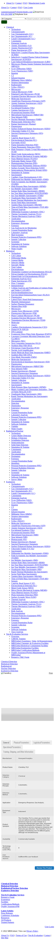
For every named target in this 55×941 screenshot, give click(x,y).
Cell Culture (16, 256)
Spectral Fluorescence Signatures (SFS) (27, 133)
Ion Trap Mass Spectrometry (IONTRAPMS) (29, 193)
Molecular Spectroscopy (21, 99)
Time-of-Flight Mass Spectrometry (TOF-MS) (29, 207)
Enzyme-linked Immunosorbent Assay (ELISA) (30, 295)
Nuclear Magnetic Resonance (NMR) (26, 119)
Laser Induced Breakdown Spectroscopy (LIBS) (30, 62)
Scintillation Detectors (20, 440)
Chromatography (18, 32)
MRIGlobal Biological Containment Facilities (29, 646)
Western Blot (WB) (19, 306)
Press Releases (7, 913)
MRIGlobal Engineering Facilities (25, 648)
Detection (15, 403)
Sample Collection (18, 239)
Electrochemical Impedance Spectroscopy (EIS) (30, 362)
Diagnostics (16, 406)
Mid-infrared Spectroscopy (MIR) (24, 535)
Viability (14, 426)
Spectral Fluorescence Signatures (24, 373)
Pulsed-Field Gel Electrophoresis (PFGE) (28, 276)
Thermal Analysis (18, 209)
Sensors (14, 136)
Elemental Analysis (19, 43)
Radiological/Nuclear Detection (8, 667)
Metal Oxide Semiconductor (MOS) (25, 154)
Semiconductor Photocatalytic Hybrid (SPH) (29, 170)
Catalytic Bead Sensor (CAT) (23, 138)
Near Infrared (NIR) (19, 117)
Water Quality (17, 249)
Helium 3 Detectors (19, 438)
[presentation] (6, 742)
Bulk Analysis (17, 611)
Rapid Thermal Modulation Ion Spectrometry (29, 200)
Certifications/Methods (10, 904)
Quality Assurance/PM (10, 906)
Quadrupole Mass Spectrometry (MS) (26, 198)
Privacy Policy (32, 931)
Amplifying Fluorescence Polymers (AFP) (28, 101)
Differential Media (18, 258)
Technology (16, 29)
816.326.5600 (6, 14)
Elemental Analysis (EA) (21, 279)
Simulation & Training (20, 172)
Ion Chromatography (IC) (21, 36)
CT (12, 75)
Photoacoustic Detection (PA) (23, 122)
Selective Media (17, 262)
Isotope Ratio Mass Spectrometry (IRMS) (28, 191)
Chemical (10, 27)
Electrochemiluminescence (22, 292)
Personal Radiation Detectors (23, 468)
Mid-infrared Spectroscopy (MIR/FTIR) (27, 115)
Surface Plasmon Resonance (22, 304)
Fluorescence (16, 126)
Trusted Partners (7, 922)
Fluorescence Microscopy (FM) (24, 313)
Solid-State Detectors (19, 445)
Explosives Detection (9, 671)
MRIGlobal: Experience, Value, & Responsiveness (31, 641)
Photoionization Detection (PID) (24, 163)
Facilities (4, 902)
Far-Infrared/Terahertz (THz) (23, 108)
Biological (10, 251)
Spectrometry (16, 175)
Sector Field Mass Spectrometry (24, 202)
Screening (15, 242)
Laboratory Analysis (19, 232)
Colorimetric (16, 41)
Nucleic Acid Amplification (22, 350)
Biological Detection (9, 664)
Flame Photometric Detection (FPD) (25, 147)
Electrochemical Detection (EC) (24, 140)
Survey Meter (16, 479)
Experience (5, 899)
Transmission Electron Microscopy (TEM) (28, 320)
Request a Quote (7, 897)
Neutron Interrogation (20, 82)
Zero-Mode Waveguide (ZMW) (24, 357)
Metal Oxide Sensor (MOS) (22, 588)
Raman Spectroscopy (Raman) (23, 124)
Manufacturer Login (37, 3)
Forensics (15, 226)
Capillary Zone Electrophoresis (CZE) (26, 177)
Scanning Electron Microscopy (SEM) (26, 96)
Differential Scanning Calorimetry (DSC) (28, 212)
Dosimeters (15, 456)
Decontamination (18, 221)
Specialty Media (17, 265)
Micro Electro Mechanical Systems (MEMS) (29, 156)
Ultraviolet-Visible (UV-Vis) (22, 131)
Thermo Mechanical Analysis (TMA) (26, 216)
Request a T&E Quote (20, 657)
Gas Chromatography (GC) (22, 34)
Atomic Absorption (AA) (21, 45)
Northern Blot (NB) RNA (21, 346)
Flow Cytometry (18, 283)
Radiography (16, 85)
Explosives (10, 482)
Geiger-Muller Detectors (21, 436)
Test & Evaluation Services (17, 634)
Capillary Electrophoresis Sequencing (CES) (29, 327)
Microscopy (16, 89)
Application (16, 219)
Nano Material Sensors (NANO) (24, 159)
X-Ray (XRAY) (17, 87)
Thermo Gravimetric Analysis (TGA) (26, 214)
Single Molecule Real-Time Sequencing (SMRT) (31, 352)
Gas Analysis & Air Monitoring (24, 228)
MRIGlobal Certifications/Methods (25, 650)
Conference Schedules (10, 915)
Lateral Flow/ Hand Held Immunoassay (27, 299)
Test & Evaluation (35, 935)
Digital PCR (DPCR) (20, 329)
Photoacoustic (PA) (19, 539)
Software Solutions (19, 246)
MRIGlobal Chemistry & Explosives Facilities (29, 643)
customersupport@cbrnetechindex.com (16, 12)
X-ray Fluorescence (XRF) (22, 71)
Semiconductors (17, 442)
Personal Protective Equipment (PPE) (26, 237)
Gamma (14, 509)
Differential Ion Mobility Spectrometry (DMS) (30, 179)
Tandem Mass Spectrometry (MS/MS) (26, 205)
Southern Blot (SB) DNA (21, 355)
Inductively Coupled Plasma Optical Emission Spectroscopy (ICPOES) (29, 58)
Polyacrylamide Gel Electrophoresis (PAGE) (29, 274)
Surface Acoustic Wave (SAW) (23, 597)
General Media (17, 260)
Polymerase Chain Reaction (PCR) (25, 348)
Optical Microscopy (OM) (21, 92)
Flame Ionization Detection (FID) (24, 145)
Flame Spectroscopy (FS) (21, 50)
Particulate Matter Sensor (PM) (23, 161)
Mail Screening (17, 235)
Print (51, 673)
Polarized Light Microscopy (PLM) (25, 94)
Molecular (15, 322)
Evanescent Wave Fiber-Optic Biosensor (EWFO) (31, 334)
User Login (28, 7)
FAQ (25, 3)
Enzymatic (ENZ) (18, 142)
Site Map (4, 938)
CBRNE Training (18, 639)
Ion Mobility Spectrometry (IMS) (24, 189)
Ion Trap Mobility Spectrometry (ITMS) (27, 196)
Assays (14, 325)
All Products (6, 920)
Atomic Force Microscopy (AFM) (25, 311)
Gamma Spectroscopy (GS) (22, 110)
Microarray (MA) (18, 341)
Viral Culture (16, 267)
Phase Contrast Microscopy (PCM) (25, 316)
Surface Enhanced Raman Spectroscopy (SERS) (30, 129)
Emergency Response (20, 223)
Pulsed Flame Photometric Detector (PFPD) (29, 166)
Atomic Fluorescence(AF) (21, 48)
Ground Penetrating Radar (21, 230)
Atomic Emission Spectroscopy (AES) (26, 103)
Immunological (17, 286)
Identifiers (15, 463)
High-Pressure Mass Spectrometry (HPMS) (28, 186)
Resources (5, 918)
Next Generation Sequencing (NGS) (26, 343)
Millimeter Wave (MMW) (21, 80)
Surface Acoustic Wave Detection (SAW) (28, 168)
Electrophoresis (17, 269)
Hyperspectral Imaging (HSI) (23, 112)
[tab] (6, 742)
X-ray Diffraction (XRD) (21, 69)
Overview (15, 636)
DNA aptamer (17, 332)
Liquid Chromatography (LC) (23, 39)
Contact (18, 3)
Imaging (14, 73)
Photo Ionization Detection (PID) (24, 595)
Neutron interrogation (20, 516)
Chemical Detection (9, 661)
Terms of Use (21, 935)
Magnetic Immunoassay (20, 302)
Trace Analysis (17, 632)
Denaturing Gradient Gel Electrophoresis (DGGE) (31, 272)
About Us (10, 3)
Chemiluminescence (19, 105)
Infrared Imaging (18, 78)
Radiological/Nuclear (14, 431)
